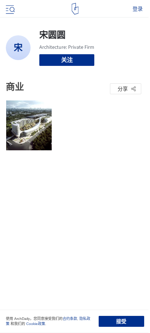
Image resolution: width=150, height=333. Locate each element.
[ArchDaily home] (75, 9)
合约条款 (70, 319)
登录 (138, 8)
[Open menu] (9, 9)
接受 (121, 321)
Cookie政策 (35, 324)
